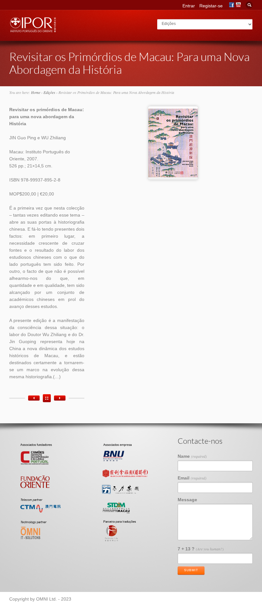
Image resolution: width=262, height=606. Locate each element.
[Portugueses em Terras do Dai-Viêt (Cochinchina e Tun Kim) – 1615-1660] (34, 398)
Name (192, 456)
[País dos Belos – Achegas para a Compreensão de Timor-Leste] (60, 398)
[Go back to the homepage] (33, 30)
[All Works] (47, 398)
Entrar (188, 5)
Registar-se (211, 5)
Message (187, 499)
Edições (49, 92)
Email (192, 477)
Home (35, 92)
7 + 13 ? (201, 548)
